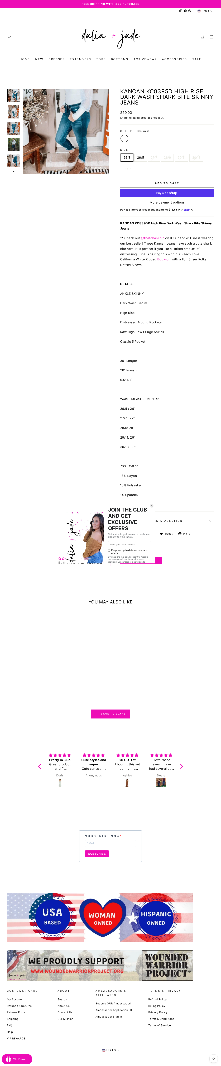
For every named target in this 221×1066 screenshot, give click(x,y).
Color (135, 131)
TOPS (101, 59)
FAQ (9, 1025)
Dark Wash (124, 138)
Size (124, 149)
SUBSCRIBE (97, 853)
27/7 (154, 157)
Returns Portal (16, 1012)
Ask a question (167, 520)
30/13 (196, 157)
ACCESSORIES (174, 59)
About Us (63, 1006)
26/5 (140, 157)
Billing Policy (156, 1006)
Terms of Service (159, 1025)
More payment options (167, 202)
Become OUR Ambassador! (113, 1003)
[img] (60, 755)
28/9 (167, 157)
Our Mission (65, 1018)
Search (62, 999)
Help (10, 1032)
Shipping (126, 117)
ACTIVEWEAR (145, 59)
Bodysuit (164, 259)
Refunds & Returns (19, 1006)
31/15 (127, 169)
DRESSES (57, 59)
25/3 (127, 157)
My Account (15, 999)
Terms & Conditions (161, 1018)
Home (25, 59)
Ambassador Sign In (108, 1016)
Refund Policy (157, 999)
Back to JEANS (113, 713)
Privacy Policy (157, 1012)
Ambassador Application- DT (114, 1010)
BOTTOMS (119, 59)
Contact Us (65, 1012)
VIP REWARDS (16, 1038)
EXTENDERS (80, 59)
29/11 (181, 157)
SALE (196, 59)
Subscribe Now (102, 836)
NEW (39, 59)
